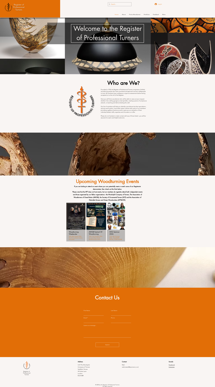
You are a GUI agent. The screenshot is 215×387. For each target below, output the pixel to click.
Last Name (114, 310)
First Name (87, 310)
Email (85, 318)
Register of (19, 4)
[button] (156, 14)
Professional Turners (18, 8)
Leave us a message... (90, 325)
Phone (113, 318)
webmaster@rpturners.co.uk (130, 367)
